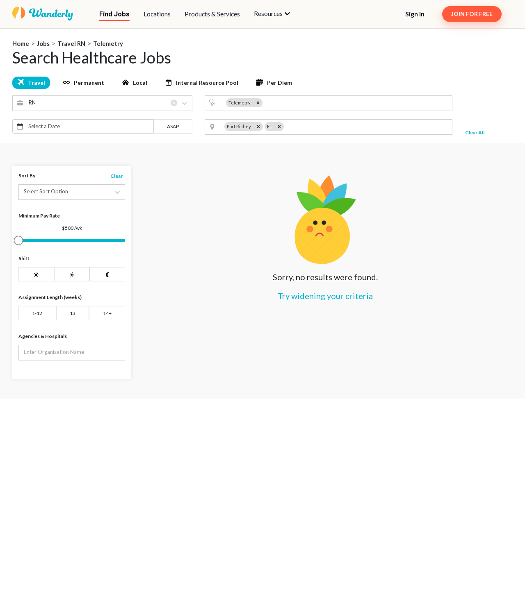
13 (72, 313)
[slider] (18, 240)
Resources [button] (269, 13)
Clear (116, 176)
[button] (272, 14)
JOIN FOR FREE (472, 13)
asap (173, 126)
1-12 (37, 313)
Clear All (474, 132)
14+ (107, 313)
